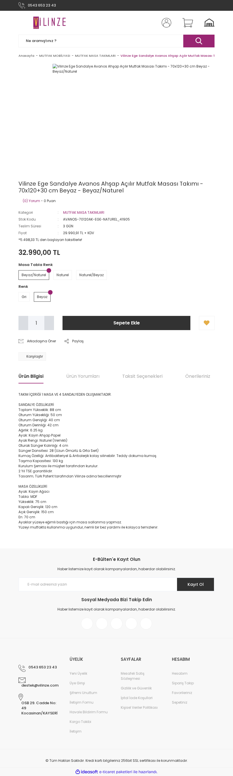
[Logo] (49, 23)
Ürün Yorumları (82, 376)
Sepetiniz (179, 702)
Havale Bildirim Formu (89, 712)
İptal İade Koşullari (137, 697)
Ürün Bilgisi (30, 376)
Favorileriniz (182, 692)
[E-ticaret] (115, 772)
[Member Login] (165, 23)
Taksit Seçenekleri (142, 376)
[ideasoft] (86, 772)
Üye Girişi (77, 683)
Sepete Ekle (126, 323)
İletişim (76, 731)
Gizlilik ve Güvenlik (136, 688)
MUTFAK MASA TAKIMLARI (83, 212)
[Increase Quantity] (49, 323)
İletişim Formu (81, 702)
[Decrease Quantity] (23, 323)
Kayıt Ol (196, 584)
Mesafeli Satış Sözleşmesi (132, 676)
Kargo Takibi (80, 721)
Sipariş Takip (183, 683)
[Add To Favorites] (207, 323)
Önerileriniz (197, 376)
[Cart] (186, 23)
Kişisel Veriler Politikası (139, 707)
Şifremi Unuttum (83, 692)
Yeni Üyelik (78, 673)
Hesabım (180, 673)
